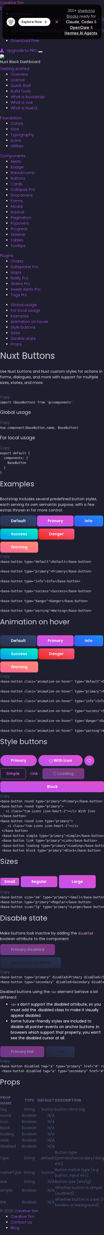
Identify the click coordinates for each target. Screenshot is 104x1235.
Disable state (23, 338)
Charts (17, 261)
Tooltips (18, 245)
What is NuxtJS (24, 108)
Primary (55, 521)
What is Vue (22, 102)
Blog (15, 1227)
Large (77, 881)
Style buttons (23, 327)
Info (89, 521)
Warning (19, 547)
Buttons (18, 178)
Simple (13, 773)
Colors (17, 123)
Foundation (11, 118)
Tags (19, 295)
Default (18, 521)
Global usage (24, 304)
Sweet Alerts (26, 289)
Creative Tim (12, 2)
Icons (16, 140)
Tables (17, 240)
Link (34, 773)
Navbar (18, 212)
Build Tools (21, 91)
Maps (16, 272)
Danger (56, 534)
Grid (15, 129)
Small (9, 881)
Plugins (6, 255)
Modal (17, 206)
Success (19, 534)
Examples (20, 316)
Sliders (20, 283)
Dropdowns (22, 195)
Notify (19, 278)
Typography (22, 134)
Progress (19, 229)
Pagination (21, 217)
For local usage (25, 310)
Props (16, 344)
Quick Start (21, 85)
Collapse (23, 189)
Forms (17, 200)
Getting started (14, 68)
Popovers (20, 223)
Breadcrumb (23, 172)
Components (13, 156)
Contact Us (21, 1222)
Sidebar (18, 234)
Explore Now (32, 22)
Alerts (16, 161)
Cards (16, 184)
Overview (19, 74)
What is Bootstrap (28, 96)
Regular (39, 881)
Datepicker (24, 267)
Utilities (17, 146)
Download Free (25, 40)
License (18, 80)
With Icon (62, 760)
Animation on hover (29, 321)
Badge (17, 167)
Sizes (15, 333)
